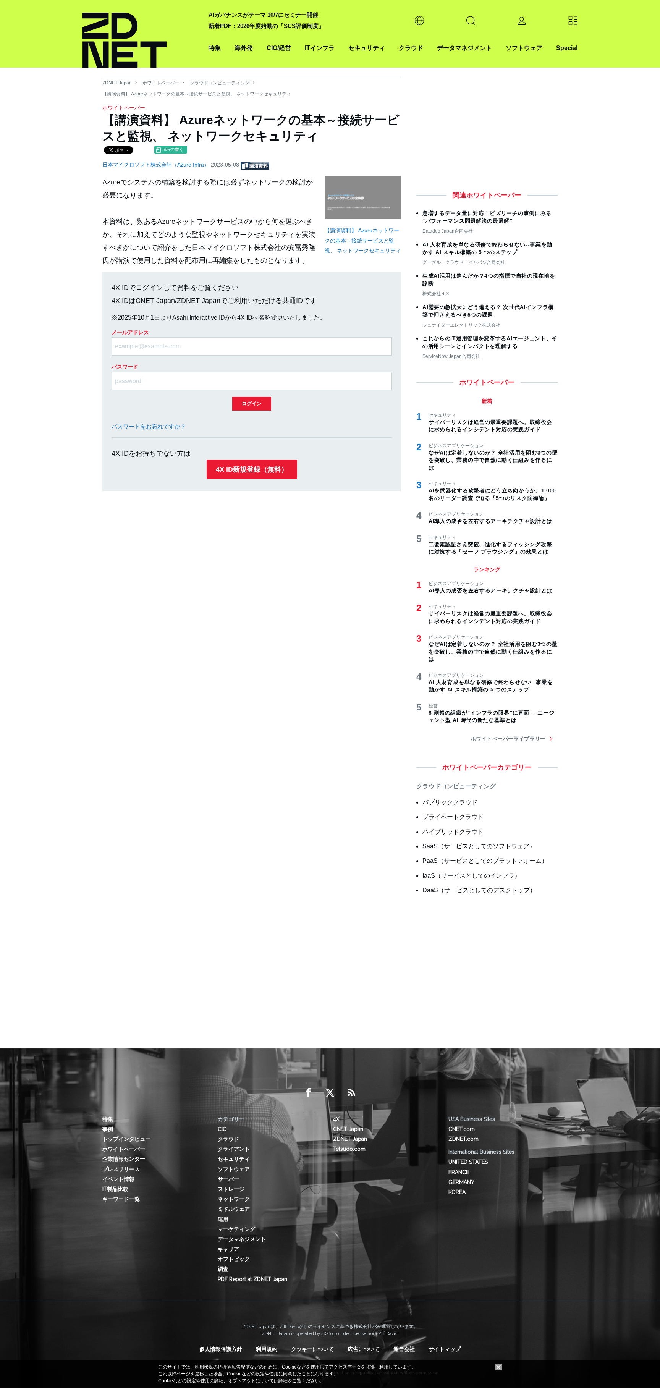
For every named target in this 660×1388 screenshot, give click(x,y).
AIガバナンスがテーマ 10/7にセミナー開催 (263, 14)
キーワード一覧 (121, 1199)
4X (336, 1119)
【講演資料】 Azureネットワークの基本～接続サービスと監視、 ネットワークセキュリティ (363, 240)
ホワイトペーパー (160, 83)
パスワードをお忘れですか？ (149, 426)
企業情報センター (123, 1159)
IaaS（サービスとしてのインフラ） (471, 875)
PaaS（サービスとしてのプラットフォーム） (485, 860)
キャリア (228, 1249)
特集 (215, 48)
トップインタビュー (126, 1139)
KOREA (457, 1192)
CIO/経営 (279, 48)
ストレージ (231, 1189)
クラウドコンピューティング (219, 83)
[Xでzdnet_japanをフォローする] (330, 1092)
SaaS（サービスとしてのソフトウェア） (478, 846)
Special (567, 48)
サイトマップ (445, 1349)
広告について (364, 1349)
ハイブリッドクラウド (453, 831)
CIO (222, 1129)
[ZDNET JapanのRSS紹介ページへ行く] (351, 1092)
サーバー (228, 1179)
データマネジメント (464, 48)
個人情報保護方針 (220, 1349)
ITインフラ (320, 48)
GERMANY (461, 1182)
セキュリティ (366, 48)
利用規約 (266, 1349)
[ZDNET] (140, 34)
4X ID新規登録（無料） (252, 469)
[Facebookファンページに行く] (308, 1092)
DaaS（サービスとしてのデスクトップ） (479, 890)
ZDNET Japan (117, 83)
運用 (223, 1219)
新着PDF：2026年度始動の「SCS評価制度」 (266, 26)
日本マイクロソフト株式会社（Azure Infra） (156, 165)
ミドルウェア (234, 1209)
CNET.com (461, 1129)
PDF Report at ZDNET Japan (252, 1279)
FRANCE (458, 1172)
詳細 (283, 1380)
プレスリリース (121, 1169)
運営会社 (404, 1349)
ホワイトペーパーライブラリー (508, 739)
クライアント (234, 1149)
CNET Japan (348, 1129)
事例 (107, 1129)
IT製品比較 (115, 1189)
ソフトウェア (524, 48)
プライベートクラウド (453, 817)
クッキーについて (312, 1349)
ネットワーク (234, 1199)
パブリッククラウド (449, 802)
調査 (223, 1269)
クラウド (411, 48)
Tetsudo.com (349, 1149)
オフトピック (234, 1259)
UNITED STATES (468, 1162)
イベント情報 (118, 1179)
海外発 (244, 48)
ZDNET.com (463, 1139)
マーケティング (236, 1229)
